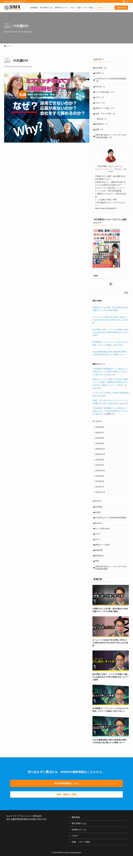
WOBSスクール (79, 830)
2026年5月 (99, 443)
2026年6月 (99, 438)
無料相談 (76, 817)
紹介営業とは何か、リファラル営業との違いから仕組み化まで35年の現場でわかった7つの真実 (110, 332)
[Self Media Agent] (12, 7)
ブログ (99, 97)
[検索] (127, 1)
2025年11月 (100, 449)
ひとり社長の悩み (104, 92)
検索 (126, 293)
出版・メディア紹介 (105, 114)
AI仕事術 (100, 68)
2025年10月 (100, 454)
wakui (108, 375)
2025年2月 (99, 465)
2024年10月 (100, 470)
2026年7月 (99, 433)
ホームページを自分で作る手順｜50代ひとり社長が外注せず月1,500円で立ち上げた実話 (110, 320)
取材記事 (102, 119)
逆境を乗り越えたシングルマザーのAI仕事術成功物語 (110, 136)
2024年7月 (99, 487)
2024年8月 (99, 481)
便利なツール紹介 (104, 108)
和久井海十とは (79, 823)
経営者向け (101, 124)
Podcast (100, 87)
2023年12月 (100, 492)
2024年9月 (99, 476)
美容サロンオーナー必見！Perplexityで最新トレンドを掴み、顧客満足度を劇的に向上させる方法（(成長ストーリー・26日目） (110, 382)
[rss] (123, 1)
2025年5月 (99, 460)
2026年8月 (99, 427)
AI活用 (99, 73)
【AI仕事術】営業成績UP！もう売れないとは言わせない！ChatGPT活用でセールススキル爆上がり (110, 372)
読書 (99, 129)
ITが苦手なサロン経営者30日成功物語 (110, 80)
